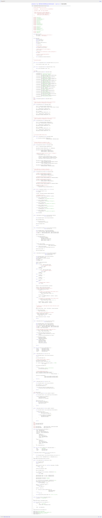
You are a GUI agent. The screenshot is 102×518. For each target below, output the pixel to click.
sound (56, 3)
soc (58, 3)
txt (98, 516)
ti (60, 3)
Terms (9, 516)
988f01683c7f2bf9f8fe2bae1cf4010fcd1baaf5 (46, 3)
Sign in (100, 1)
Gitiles (5, 516)
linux (37, 3)
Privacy (7, 516)
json (100, 516)
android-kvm (33, 3)
